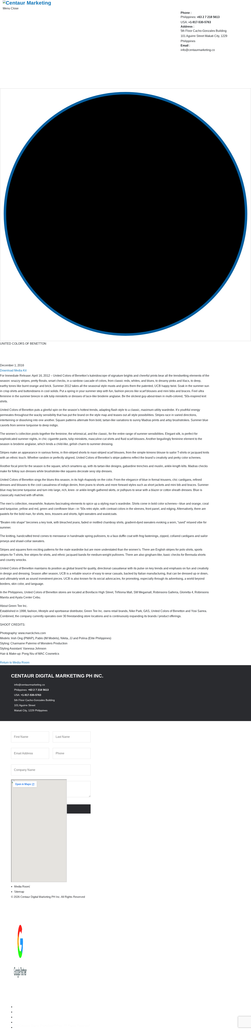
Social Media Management (47, 59)
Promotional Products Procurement (121, 59)
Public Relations (40, 49)
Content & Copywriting (113, 39)
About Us (33, 18)
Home (31, 13)
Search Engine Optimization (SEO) (52, 54)
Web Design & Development (48, 65)
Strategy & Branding (43, 39)
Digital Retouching (110, 44)
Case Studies (35, 75)
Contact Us (34, 85)
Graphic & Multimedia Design (117, 54)
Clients (31, 70)
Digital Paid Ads (40, 44)
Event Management (110, 49)
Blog (30, 80)
